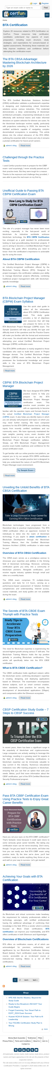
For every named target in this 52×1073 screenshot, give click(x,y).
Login (35, 3)
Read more (25, 145)
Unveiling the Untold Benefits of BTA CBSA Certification (26, 489)
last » (35, 980)
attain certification (38, 537)
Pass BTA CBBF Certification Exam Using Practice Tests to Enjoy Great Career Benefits (25, 799)
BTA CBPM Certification (38, 237)
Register (45, 3)
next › (26, 980)
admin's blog (11, 145)
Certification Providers (12, 1066)
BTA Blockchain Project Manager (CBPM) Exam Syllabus (24, 299)
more (46, 1029)
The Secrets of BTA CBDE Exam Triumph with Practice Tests (24, 612)
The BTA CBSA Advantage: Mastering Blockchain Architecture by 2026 (24, 62)
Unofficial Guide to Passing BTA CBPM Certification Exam (23, 192)
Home (5, 20)
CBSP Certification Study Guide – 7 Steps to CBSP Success (26, 711)
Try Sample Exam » (26, 470)
